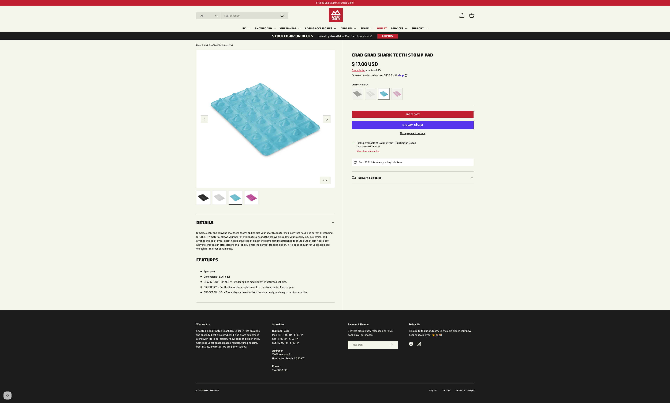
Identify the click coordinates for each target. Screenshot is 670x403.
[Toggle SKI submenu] (249, 28)
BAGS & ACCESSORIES (318, 28)
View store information (368, 151)
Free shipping (358, 70)
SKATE (365, 28)
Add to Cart (413, 114)
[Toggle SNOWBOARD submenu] (275, 28)
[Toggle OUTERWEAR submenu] (299, 28)
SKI (244, 28)
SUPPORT (418, 28)
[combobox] (242, 15)
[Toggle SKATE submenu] (371, 28)
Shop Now (387, 36)
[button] (471, 15)
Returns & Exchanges (465, 390)
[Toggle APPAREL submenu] (355, 28)
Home (198, 45)
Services (446, 390)
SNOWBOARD (263, 28)
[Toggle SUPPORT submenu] (426, 28)
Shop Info (433, 390)
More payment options (412, 133)
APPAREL (346, 28)
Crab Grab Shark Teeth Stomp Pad (218, 45)
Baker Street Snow (211, 390)
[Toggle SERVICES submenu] (406, 28)
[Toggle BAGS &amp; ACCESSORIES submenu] (335, 28)
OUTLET (382, 28)
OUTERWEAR (288, 28)
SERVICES (397, 28)
